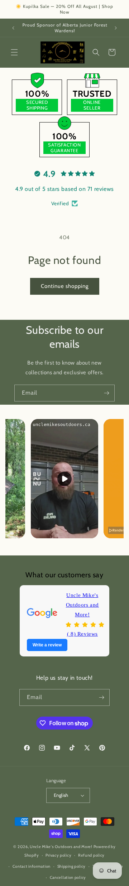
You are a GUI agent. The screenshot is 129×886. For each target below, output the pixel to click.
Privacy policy (58, 855)
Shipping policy (71, 866)
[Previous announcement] (13, 28)
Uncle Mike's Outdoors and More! (82, 604)
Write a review (47, 644)
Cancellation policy (68, 877)
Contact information (32, 866)
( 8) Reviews (82, 634)
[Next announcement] (116, 28)
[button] (14, 52)
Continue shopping (65, 286)
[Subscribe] (106, 393)
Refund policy (91, 855)
